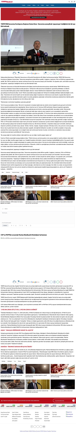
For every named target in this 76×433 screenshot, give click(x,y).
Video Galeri (47, 414)
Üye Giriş (54, 412)
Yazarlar (46, 416)
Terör (26, 172)
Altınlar (37, 412)
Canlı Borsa (26, 412)
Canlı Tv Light (4, 416)
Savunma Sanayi (15, 172)
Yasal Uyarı (54, 431)
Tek (22, 172)
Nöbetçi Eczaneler (16, 416)
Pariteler (53, 406)
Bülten (34, 5)
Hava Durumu (28, 406)
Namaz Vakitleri (10, 406)
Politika (52, 5)
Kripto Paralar (71, 406)
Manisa (19, 361)
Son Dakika (14, 418)
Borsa (2, 406)
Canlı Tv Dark (15, 412)
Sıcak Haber (47, 420)
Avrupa (28, 5)
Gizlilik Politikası (32, 431)
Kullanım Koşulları (47, 431)
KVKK (42, 431)
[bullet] (22, 225)
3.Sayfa (23, 5)
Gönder (5, 225)
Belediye (3, 361)
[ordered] (20, 225)
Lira (15, 361)
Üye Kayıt (54, 414)
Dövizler (37, 414)
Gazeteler (20, 406)
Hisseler (46, 406)
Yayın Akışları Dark (16, 414)
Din (38, 5)
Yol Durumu (62, 406)
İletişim (26, 431)
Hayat (47, 5)
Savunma (8, 172)
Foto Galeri (46, 412)
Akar (3, 172)
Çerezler (38, 431)
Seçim (24, 361)
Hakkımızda (22, 431)
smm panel (14, 420)
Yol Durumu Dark (5, 414)
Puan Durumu (38, 406)
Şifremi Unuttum (56, 416)
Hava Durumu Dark (5, 412)
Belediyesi (10, 361)
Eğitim (42, 5)
